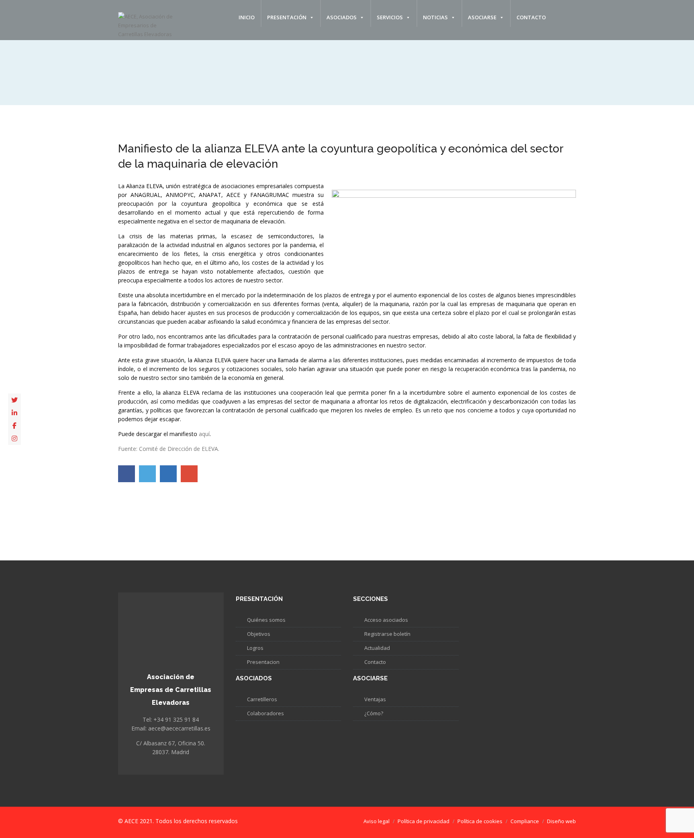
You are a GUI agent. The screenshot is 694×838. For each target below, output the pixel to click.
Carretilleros (262, 699)
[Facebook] (14, 425)
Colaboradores (265, 713)
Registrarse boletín (387, 633)
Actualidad (377, 647)
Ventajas (375, 699)
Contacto (531, 17)
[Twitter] (14, 400)
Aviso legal (376, 821)
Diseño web (561, 821)
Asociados (342, 17)
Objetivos (258, 633)
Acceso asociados (386, 619)
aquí (204, 434)
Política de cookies (479, 821)
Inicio (247, 17)
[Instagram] (14, 438)
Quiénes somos (266, 619)
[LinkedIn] (14, 412)
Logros (255, 647)
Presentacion (263, 662)
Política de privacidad (423, 821)
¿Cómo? (373, 713)
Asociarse (482, 17)
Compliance (524, 821)
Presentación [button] (286, 17)
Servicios (390, 17)
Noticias (435, 17)
